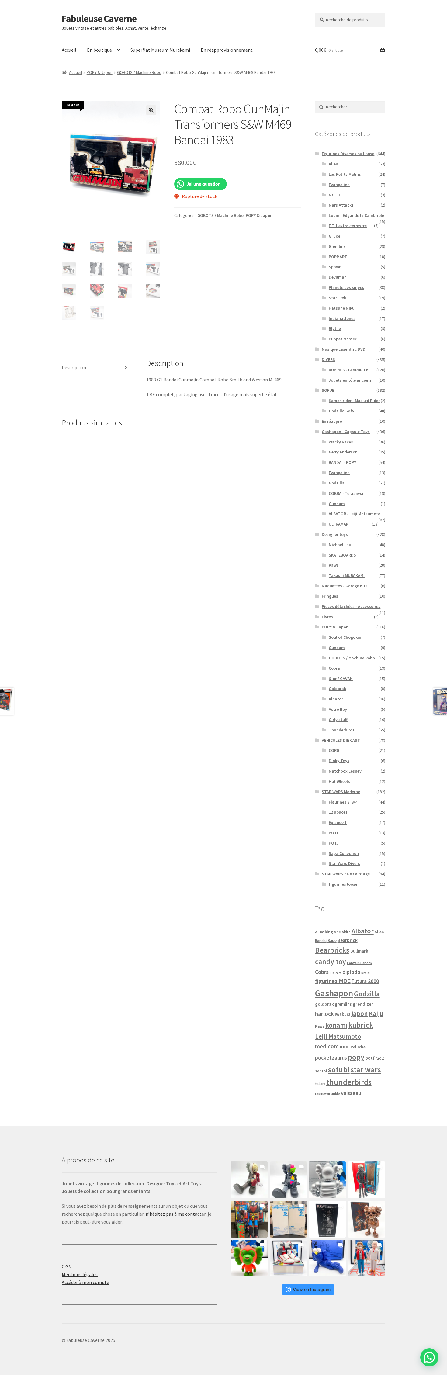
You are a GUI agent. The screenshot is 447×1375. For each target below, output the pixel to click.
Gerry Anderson (343, 452)
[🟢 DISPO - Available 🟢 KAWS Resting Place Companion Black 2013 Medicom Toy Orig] (288, 1179)
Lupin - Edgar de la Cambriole (356, 215)
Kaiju (376, 1013)
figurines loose (343, 884)
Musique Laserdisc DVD (344, 349)
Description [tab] (74, 367)
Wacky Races (341, 442)
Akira (346, 931)
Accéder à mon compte (85, 1282)
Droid (365, 973)
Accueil (69, 50)
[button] (151, 110)
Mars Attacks (341, 205)
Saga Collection (344, 853)
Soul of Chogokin (345, 637)
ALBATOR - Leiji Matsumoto (354, 513)
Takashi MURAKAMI (347, 575)
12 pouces (338, 812)
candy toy (330, 961)
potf (370, 1058)
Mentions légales (80, 1274)
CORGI (335, 750)
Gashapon (334, 993)
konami (336, 1025)
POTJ (333, 843)
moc (345, 1046)
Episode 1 (338, 822)
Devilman (338, 277)
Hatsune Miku (342, 308)
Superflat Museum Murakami (160, 50)
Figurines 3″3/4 (343, 802)
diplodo (351, 972)
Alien (333, 164)
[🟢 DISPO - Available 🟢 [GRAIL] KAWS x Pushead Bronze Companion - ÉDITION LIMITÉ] (366, 1219)
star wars (366, 1070)
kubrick (360, 1025)
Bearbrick (348, 940)
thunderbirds (349, 1082)
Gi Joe (334, 236)
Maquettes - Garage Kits (345, 586)
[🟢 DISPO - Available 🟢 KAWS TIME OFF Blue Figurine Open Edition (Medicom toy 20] (327, 1258)
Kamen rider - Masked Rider (354, 400)
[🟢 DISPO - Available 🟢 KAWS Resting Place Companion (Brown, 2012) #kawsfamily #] (249, 1179)
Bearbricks (332, 950)
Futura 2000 (365, 981)
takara (320, 1083)
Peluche (358, 1047)
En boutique (99, 50)
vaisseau (351, 1092)
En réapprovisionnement (227, 50)
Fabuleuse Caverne (99, 18)
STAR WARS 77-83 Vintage (346, 874)
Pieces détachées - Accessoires (351, 606)
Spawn (335, 266)
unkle (335, 1093)
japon (360, 1013)
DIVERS (328, 359)
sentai (321, 1071)
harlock (324, 1013)
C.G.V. (67, 1266)
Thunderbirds (342, 730)
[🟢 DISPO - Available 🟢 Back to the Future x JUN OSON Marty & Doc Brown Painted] (366, 1258)
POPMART (338, 256)
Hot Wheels (339, 781)
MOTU (334, 195)
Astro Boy (338, 709)
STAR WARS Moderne (341, 791)
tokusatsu (322, 1094)
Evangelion (339, 184)
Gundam (337, 503)
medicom (327, 1046)
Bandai (321, 940)
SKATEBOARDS (342, 555)
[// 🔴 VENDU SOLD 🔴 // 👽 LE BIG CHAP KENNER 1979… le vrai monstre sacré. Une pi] (366, 1179)
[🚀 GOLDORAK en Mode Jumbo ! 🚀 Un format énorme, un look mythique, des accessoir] (249, 1219)
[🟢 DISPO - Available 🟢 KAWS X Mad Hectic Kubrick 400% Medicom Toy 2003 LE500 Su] (327, 1179)
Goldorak (337, 688)
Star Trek (337, 297)
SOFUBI (329, 390)
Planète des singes (346, 287)
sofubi (339, 1069)
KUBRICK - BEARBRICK (349, 370)
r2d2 (380, 1058)
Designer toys (335, 534)
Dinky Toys (339, 760)
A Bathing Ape (328, 932)
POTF (334, 832)
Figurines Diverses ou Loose (348, 153)
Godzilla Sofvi (342, 411)
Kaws (334, 565)
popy (356, 1057)
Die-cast (335, 973)
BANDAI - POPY (342, 462)
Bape (332, 940)
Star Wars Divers (344, 863)
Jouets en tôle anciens (350, 380)
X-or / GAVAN (341, 678)
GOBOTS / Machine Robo (139, 72)
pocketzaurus (331, 1057)
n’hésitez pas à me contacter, (176, 1214)
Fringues (330, 596)
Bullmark (359, 951)
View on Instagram (312, 1289)
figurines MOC (333, 980)
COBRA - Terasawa (346, 493)
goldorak (324, 1004)
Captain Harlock (359, 962)
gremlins (343, 1004)
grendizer (363, 1004)
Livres (327, 617)
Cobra (334, 668)
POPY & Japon (100, 72)
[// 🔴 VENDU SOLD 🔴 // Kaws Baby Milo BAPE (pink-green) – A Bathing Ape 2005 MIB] (249, 1258)
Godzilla (337, 483)
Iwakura (343, 1014)
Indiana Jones (342, 318)
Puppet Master (342, 339)
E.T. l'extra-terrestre (348, 225)
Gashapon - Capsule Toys (346, 431)
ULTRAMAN (339, 524)
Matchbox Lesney (345, 771)
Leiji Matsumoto (338, 1036)
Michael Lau (340, 544)
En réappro (332, 421)
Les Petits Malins (345, 174)
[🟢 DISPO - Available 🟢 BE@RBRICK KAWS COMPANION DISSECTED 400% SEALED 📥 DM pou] (327, 1219)
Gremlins (337, 246)
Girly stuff (338, 719)
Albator (336, 699)
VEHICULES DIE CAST (341, 740)
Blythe (335, 328)
